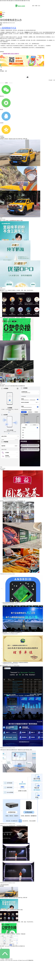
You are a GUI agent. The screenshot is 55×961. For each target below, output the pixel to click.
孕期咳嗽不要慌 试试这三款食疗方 (11, 53)
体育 (7, 0)
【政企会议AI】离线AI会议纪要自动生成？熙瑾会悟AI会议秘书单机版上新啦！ (16, 749)
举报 (1, 69)
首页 (1, 0)
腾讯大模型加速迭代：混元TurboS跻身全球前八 (10, 665)
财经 (20, 0)
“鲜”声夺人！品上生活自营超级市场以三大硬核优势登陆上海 (12, 501)
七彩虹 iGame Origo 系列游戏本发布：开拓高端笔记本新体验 (13, 825)
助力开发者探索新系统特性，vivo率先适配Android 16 (14, 602)
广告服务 (6, 959)
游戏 (9, 0)
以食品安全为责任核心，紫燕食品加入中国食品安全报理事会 (15, 662)
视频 (18, 0)
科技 (29, 0)
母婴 (16, 0)
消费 (24, 0)
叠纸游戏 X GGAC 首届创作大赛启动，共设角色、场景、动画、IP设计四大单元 (16, 290)
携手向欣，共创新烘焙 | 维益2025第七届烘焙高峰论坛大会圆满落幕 (17, 497)
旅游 (12, 0)
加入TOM (10, 959)
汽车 (27, 0)
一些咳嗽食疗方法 (8, 28)
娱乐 (5, 0)
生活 (14, 0)
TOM (1, 292)
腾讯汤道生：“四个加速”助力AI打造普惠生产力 (12, 632)
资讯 (3, 0)
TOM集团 (2, 959)
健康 (22, 0)
